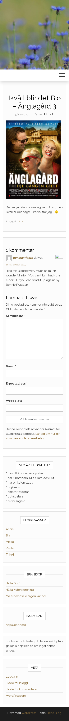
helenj (48, 114)
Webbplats (14, 400)
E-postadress (16, 383)
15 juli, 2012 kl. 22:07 (16, 264)
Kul (21, 221)
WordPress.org (16, 695)
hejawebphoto (16, 625)
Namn (11, 366)
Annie (10, 529)
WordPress (28, 713)
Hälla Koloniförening (20, 589)
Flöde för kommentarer (21, 689)
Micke (10, 542)
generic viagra (23, 257)
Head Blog (54, 713)
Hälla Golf (12, 583)
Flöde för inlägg (17, 683)
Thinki (10, 554)
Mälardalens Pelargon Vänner (26, 596)
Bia (8, 535)
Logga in (12, 676)
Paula (10, 548)
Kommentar (15, 316)
